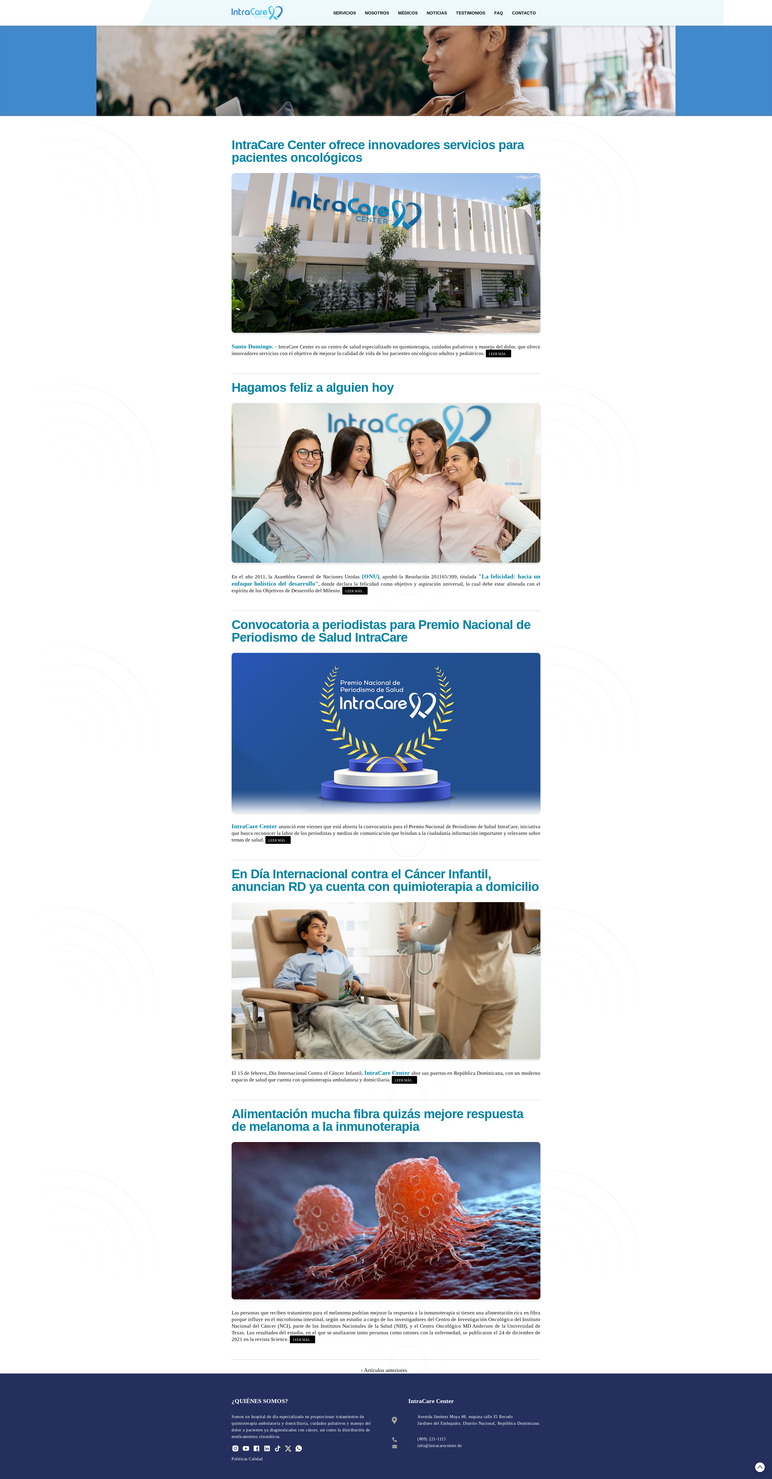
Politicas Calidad (247, 1459)
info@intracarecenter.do (439, 1445)
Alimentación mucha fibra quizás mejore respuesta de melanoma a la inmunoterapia (377, 1120)
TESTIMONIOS (470, 13)
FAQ (498, 13)
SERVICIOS (344, 13)
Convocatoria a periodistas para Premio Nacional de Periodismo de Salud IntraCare (381, 631)
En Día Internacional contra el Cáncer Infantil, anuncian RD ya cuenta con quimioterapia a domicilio (385, 880)
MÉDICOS (408, 13)
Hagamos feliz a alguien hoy (313, 387)
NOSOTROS (377, 13)
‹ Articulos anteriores (385, 1370)
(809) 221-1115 (431, 1439)
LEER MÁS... (498, 354)
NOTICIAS (437, 13)
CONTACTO (524, 13)
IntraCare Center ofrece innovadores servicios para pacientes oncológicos (378, 151)
